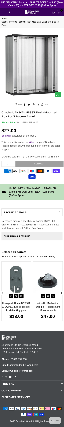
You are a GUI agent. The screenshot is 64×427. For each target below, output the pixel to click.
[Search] (9, 12)
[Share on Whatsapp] (42, 104)
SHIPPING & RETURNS (17, 236)
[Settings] (53, 12)
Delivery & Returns (35, 156)
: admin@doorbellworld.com (23, 365)
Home (4, 18)
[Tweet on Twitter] (29, 104)
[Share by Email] (47, 104)
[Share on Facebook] (25, 104)
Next (61, 293)
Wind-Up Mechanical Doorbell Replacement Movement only (48, 307)
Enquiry (55, 156)
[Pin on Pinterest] (34, 104)
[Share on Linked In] (38, 104)
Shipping (6, 135)
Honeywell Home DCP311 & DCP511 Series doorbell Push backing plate (16, 307)
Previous (2, 293)
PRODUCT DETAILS (15, 212)
